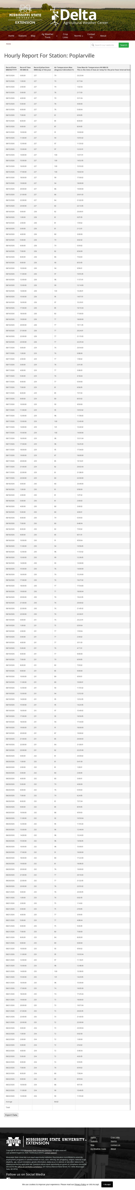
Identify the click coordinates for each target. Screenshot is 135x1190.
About (103, 35)
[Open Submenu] (57, 35)
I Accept (107, 1184)
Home (11, 35)
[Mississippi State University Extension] (25, 15)
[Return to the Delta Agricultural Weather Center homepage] (78, 15)
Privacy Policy (80, 1184)
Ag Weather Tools (47, 36)
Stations (22, 35)
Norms (77, 35)
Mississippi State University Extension (38, 1150)
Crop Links (65, 36)
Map (33, 35)
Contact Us (91, 36)
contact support (51, 1153)
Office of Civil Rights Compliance (30, 1167)
